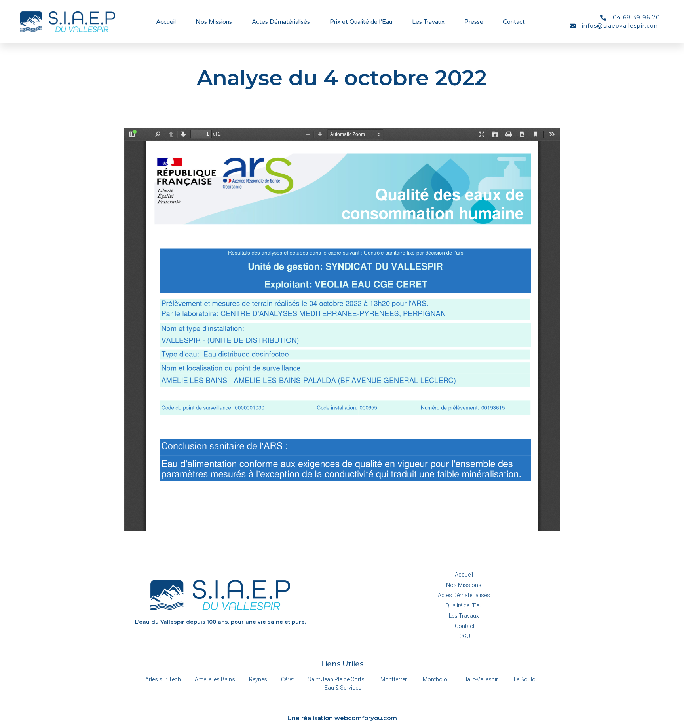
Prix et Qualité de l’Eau (361, 21)
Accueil (166, 21)
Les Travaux (428, 21)
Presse (473, 21)
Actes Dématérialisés (281, 21)
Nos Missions (214, 21)
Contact (514, 21)
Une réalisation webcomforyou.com (342, 718)
